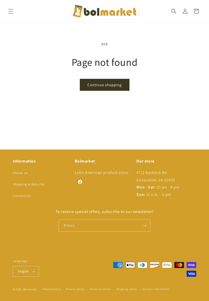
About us (20, 172)
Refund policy (52, 289)
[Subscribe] (144, 226)
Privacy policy (75, 289)
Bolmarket (30, 289)
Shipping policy (126, 289)
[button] (10, 11)
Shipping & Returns (28, 184)
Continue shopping (104, 84)
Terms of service (100, 289)
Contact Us (22, 195)
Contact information (156, 289)
